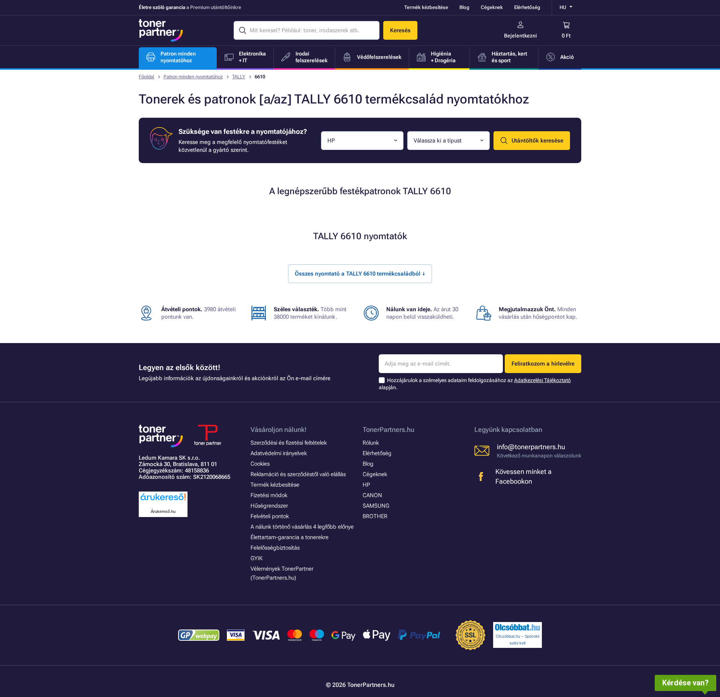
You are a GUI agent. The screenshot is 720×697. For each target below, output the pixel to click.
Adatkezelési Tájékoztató (542, 380)
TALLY (238, 76)
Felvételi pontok (269, 516)
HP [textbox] (331, 140)
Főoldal (146, 76)
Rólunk (371, 442)
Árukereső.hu (163, 511)
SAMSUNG (376, 505)
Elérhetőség (527, 7)
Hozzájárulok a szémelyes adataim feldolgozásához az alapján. (475, 383)
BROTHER (375, 516)
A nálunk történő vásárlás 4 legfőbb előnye (302, 526)
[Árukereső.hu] (163, 500)
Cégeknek (492, 7)
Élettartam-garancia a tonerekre (289, 537)
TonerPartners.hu (388, 429)
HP (366, 484)
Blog (464, 7)
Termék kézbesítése (426, 7)
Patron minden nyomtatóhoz (193, 76)
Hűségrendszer (269, 505)
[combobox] (362, 140)
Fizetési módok (268, 495)
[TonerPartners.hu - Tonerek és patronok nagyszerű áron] (161, 30)
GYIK (256, 558)
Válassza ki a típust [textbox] (438, 140)
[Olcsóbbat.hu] (517, 627)
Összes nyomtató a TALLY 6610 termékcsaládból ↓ (360, 273)
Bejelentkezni (520, 36)
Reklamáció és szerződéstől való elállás (298, 474)
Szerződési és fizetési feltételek (288, 442)
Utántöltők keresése (537, 140)
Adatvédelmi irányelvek (278, 453)
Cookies (260, 463)
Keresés (400, 30)
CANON (372, 495)
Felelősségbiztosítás (275, 547)
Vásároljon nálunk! (278, 429)
